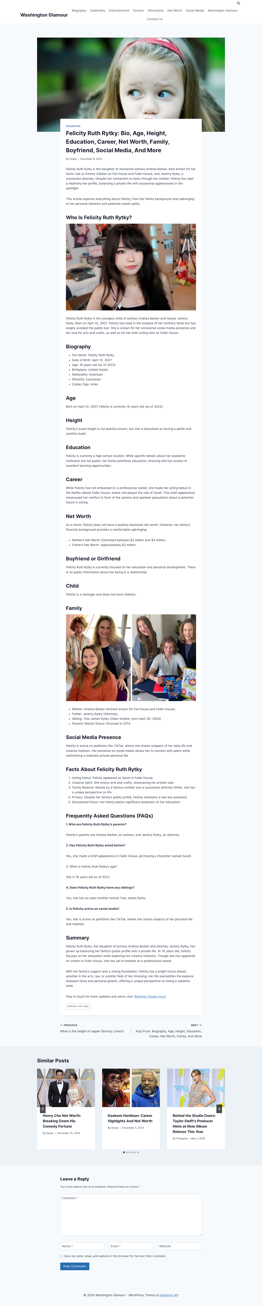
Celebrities (97, 10)
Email (116, 1246)
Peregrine (181, 1138)
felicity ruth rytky (78, 1006)
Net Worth (175, 10)
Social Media (195, 10)
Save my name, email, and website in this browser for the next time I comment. (115, 1256)
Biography (79, 10)
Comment (70, 1198)
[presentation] (66, 1088)
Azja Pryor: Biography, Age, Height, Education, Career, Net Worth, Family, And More (169, 1031)
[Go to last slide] (43, 1109)
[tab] (124, 1152)
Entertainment (119, 10)
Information (156, 10)
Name (67, 1246)
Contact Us (155, 19)
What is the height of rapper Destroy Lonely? (92, 1028)
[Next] (219, 1109)
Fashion (138, 10)
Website (165, 1246)
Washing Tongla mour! (150, 996)
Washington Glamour (223, 10)
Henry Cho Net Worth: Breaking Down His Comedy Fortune (62, 1120)
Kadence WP (169, 1295)
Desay (73, 158)
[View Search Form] (238, 3)
